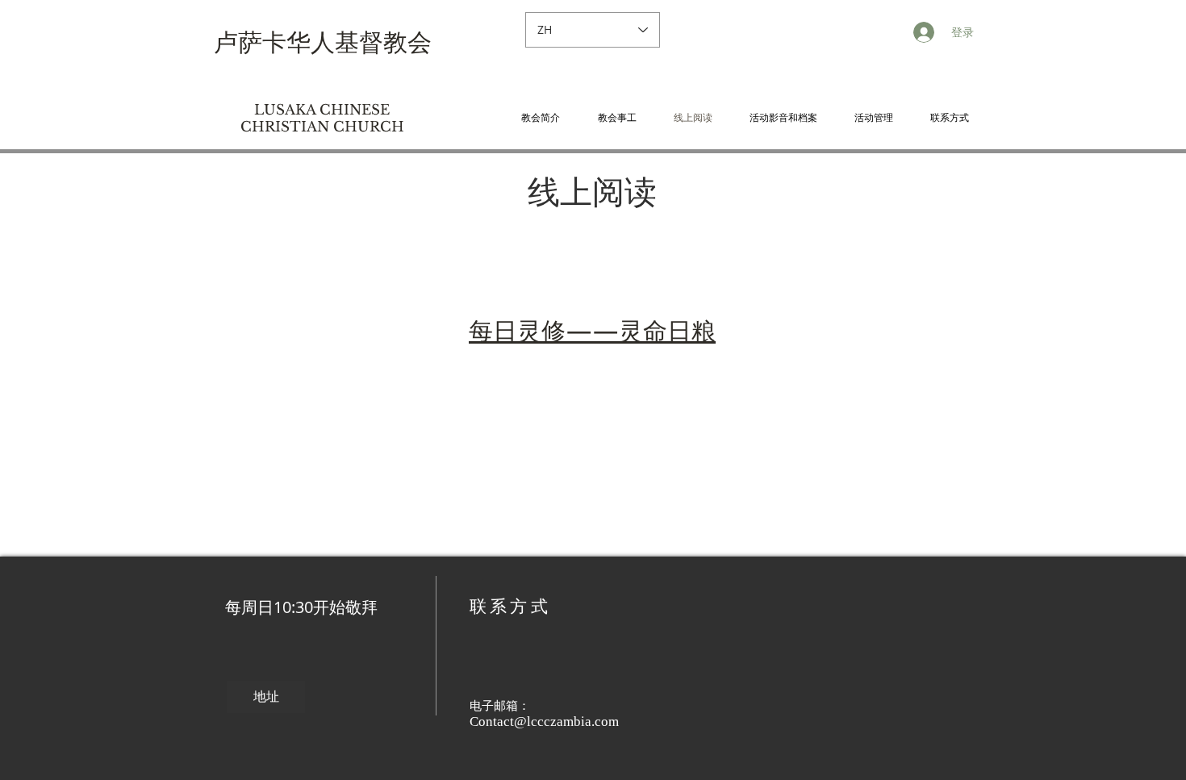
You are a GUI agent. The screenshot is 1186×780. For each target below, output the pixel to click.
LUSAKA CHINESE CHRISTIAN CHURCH (322, 119)
